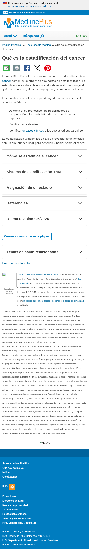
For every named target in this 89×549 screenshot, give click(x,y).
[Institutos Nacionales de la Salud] (6, 13)
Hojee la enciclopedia (16, 263)
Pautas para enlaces (14, 514)
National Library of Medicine (18, 531)
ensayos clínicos (33, 130)
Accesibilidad (10, 509)
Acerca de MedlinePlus (16, 463)
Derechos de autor (13, 500)
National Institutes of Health (18, 544)
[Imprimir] (16, 68)
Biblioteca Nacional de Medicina (28, 12)
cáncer (6, 80)
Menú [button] (7, 36)
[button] (80, 156)
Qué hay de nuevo (13, 468)
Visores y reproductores (16, 518)
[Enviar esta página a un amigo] (6, 68)
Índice (6, 472)
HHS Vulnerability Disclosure (19, 522)
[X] (37, 68)
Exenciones (9, 496)
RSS (5, 486)
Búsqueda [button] (31, 36)
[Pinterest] (47, 68)
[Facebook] (27, 68)
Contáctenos (10, 476)
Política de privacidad (15, 505)
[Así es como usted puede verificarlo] (44, 5)
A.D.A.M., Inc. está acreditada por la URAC (38, 275)
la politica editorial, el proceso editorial (41, 301)
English (81, 35)
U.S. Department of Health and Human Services (30, 540)
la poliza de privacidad (73, 301)
